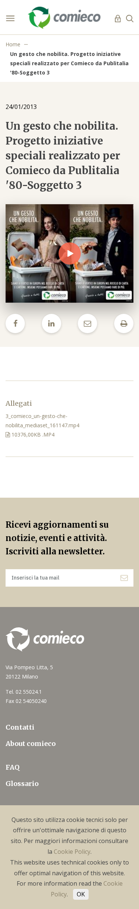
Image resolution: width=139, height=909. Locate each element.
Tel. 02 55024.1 (24, 691)
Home (13, 44)
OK (81, 894)
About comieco (31, 743)
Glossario (22, 783)
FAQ (13, 767)
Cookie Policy (72, 851)
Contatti (20, 727)
